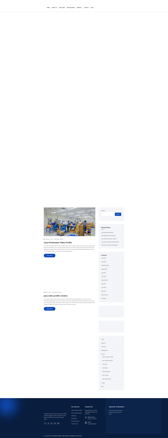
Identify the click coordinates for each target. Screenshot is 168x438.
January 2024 (104, 280)
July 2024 (103, 272)
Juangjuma (72, 435)
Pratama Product (57, 435)
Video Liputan (65, 435)
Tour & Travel (105, 375)
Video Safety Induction (107, 360)
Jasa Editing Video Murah (107, 232)
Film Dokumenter (106, 371)
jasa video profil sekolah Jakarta (108, 238)
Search (103, 210)
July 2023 (103, 283)
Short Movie (105, 367)
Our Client (62, 7)
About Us (54, 7)
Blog (92, 7)
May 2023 (103, 291)
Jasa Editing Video (106, 379)
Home (48, 7)
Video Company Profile (107, 356)
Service (79, 7)
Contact (86, 7)
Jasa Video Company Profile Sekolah (110, 242)
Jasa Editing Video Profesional (108, 235)
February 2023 (104, 294)
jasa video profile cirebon (55, 296)
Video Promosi (74, 423)
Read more (49, 255)
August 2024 (104, 269)
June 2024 (103, 276)
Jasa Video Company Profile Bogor (109, 245)
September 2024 (105, 265)
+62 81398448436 (92, 423)
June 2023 (103, 287)
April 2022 (103, 298)
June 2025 (103, 261)
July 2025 (103, 258)
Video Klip (104, 364)
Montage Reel (71, 7)
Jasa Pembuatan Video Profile (58, 242)
